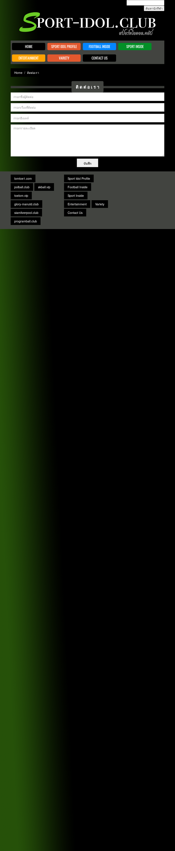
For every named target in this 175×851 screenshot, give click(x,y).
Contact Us (100, 58)
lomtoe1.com (23, 178)
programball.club (25, 221)
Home (28, 46)
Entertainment (29, 58)
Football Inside (99, 46)
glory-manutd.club (26, 204)
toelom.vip (21, 195)
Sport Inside (135, 46)
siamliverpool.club (26, 212)
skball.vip (44, 187)
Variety (64, 58)
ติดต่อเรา (88, 86)
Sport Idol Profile (64, 46)
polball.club (21, 187)
